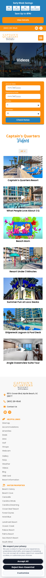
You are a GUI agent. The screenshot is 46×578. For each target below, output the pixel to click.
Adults (8, 101)
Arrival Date (11, 84)
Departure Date (12, 93)
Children (9, 110)
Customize (23, 572)
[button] (40, 38)
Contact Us (12, 406)
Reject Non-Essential (23, 567)
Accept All (23, 561)
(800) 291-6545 (10, 28)
